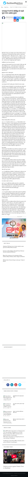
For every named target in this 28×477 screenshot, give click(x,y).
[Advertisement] (14, 364)
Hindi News (6, 7)
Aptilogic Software (14, 475)
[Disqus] (14, 284)
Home (2, 7)
